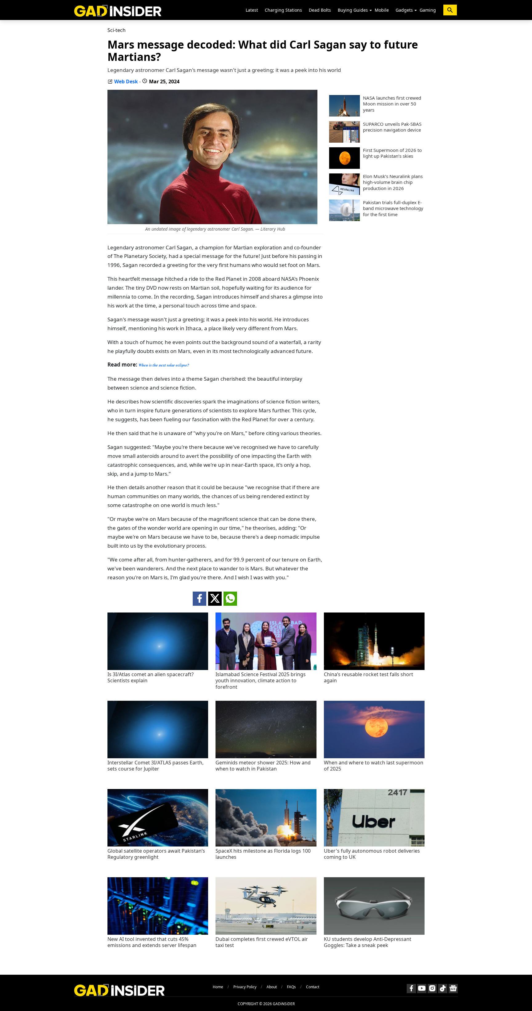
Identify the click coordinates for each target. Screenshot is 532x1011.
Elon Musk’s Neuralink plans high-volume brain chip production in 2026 (393, 182)
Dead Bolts (320, 10)
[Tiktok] (442, 988)
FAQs (291, 986)
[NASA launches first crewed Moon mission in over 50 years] (344, 114)
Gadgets (404, 10)
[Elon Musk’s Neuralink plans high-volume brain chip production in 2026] (344, 193)
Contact (312, 986)
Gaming (428, 10)
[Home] (117, 10)
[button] (370, 10)
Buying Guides (353, 10)
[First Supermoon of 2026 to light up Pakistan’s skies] (344, 167)
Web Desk (126, 81)
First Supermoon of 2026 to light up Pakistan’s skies (392, 153)
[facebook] (199, 599)
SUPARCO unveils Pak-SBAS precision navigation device (392, 127)
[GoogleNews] (453, 988)
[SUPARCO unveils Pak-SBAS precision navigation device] (344, 140)
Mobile (382, 10)
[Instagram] (432, 988)
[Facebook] (411, 988)
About (272, 986)
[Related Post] (157, 668)
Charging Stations (283, 10)
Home (218, 986)
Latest (252, 10)
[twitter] (215, 599)
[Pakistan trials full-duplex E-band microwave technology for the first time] (344, 219)
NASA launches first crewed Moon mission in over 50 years (392, 104)
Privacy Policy (244, 986)
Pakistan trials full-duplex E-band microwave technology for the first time (393, 208)
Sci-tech (116, 30)
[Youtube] (421, 988)
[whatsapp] (230, 599)
